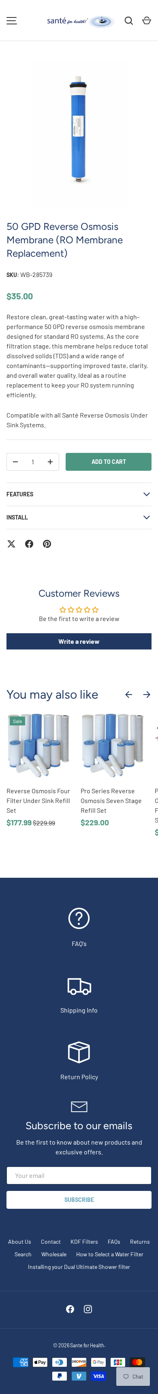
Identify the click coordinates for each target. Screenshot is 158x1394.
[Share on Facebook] (29, 544)
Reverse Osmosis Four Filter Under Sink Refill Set (38, 800)
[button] (147, 21)
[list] (79, 134)
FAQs (114, 1241)
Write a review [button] (79, 641)
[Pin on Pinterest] (47, 544)
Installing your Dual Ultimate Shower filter (79, 1266)
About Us (19, 1241)
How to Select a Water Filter (109, 1254)
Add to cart (109, 461)
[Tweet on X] (11, 544)
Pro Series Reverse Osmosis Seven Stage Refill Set (111, 800)
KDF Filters (84, 1241)
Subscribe (79, 1199)
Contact (51, 1241)
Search (23, 1254)
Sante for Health (87, 1345)
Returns (140, 1241)
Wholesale (53, 1254)
